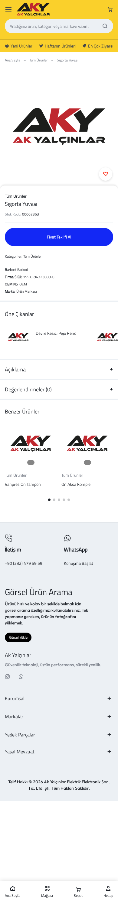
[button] (49, 500)
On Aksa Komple (75, 484)
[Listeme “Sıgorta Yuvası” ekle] (105, 174)
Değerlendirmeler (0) (28, 389)
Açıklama (15, 369)
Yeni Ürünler (21, 46)
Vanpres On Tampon (23, 484)
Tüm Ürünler (38, 60)
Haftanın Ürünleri (60, 46)
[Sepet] (110, 9)
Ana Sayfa (12, 60)
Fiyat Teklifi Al (59, 237)
